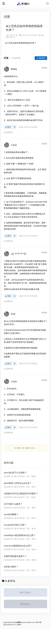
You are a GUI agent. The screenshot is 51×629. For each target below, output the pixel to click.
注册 (27, 448)
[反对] (15, 127)
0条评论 (9, 132)
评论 (45, 68)
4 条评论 (10, 581)
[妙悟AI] (25, 3)
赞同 (9, 127)
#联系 (19, 625)
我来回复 (42, 58)
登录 (18, 448)
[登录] (47, 4)
